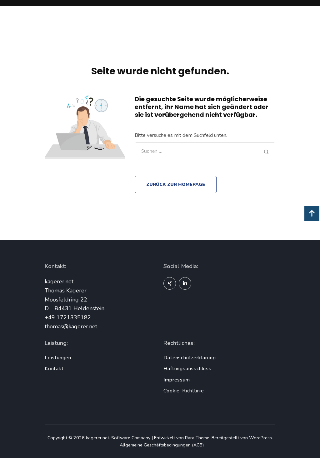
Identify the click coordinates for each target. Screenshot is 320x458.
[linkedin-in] (185, 283)
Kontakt (54, 368)
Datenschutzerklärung (189, 357)
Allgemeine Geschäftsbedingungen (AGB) (162, 445)
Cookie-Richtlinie (183, 390)
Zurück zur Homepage (175, 184)
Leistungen (58, 357)
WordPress (260, 438)
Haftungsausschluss (187, 368)
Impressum (176, 379)
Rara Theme (197, 438)
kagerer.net (97, 438)
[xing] (169, 283)
